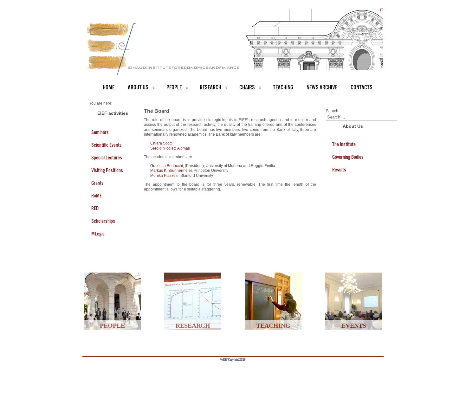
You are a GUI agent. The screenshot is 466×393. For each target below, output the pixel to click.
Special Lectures (106, 157)
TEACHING (283, 87)
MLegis (98, 233)
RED (95, 208)
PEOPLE (174, 87)
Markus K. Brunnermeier (171, 170)
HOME (108, 87)
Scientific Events (106, 145)
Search (332, 111)
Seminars (100, 132)
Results (339, 169)
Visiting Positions (107, 170)
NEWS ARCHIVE (322, 87)
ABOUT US (138, 87)
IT (381, 10)
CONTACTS (361, 87)
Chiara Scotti (161, 143)
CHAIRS (247, 87)
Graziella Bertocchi (166, 166)
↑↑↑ (368, 370)
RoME (96, 195)
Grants (97, 183)
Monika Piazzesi (164, 175)
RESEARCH (210, 87)
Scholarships (103, 221)
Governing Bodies (348, 157)
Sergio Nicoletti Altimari (170, 148)
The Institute (344, 144)
